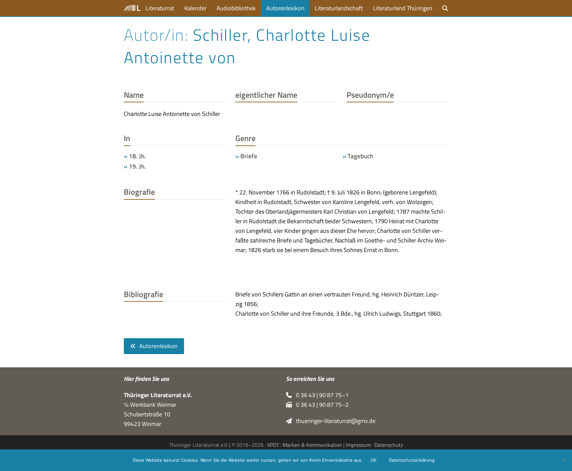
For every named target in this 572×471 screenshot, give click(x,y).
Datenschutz (388, 445)
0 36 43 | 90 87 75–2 (320, 404)
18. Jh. (137, 156)
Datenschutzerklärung (412, 460)
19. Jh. (137, 166)
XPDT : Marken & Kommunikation (304, 445)
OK (373, 460)
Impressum (358, 445)
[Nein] (563, 460)
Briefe (248, 156)
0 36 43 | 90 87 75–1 (320, 395)
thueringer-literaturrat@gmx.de (333, 420)
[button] (445, 8)
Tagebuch (360, 156)
